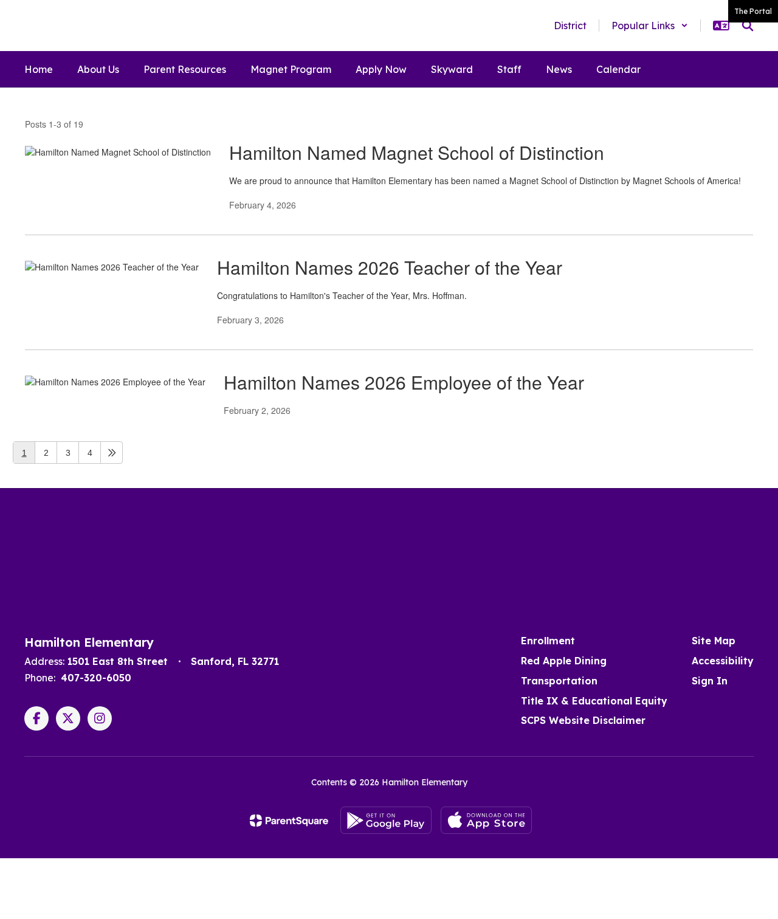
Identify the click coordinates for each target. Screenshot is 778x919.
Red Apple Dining (564, 661)
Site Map (713, 641)
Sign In (710, 681)
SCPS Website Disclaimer (583, 720)
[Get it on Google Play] (386, 820)
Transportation (559, 681)
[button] (649, 25)
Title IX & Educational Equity (594, 701)
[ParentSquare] (289, 820)
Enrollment (548, 641)
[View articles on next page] (111, 452)
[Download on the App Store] (486, 820)
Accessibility (723, 661)
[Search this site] (748, 25)
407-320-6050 (96, 678)
